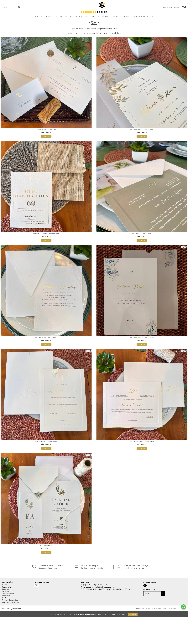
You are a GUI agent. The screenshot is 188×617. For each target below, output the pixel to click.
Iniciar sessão (175, 7)
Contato (105, 16)
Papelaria (58, 16)
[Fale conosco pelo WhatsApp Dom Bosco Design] (183, 606)
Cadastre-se (166, 7)
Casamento (46, 16)
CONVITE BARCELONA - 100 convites (46, 234)
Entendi (132, 614)
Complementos (81, 16)
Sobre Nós (94, 16)
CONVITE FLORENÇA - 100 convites (142, 338)
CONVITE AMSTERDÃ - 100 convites (142, 130)
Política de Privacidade (143, 16)
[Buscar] (19, 7)
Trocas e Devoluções (121, 16)
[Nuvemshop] (11, 609)
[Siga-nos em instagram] (145, 585)
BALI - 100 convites (46, 546)
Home (36, 16)
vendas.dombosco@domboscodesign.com (99, 587)
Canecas (68, 16)
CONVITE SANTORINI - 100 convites (142, 442)
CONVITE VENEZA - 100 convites (46, 338)
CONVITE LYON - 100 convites (142, 234)
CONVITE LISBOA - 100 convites (46, 442)
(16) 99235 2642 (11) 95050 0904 (95, 585)
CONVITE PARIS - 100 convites (46, 130)
